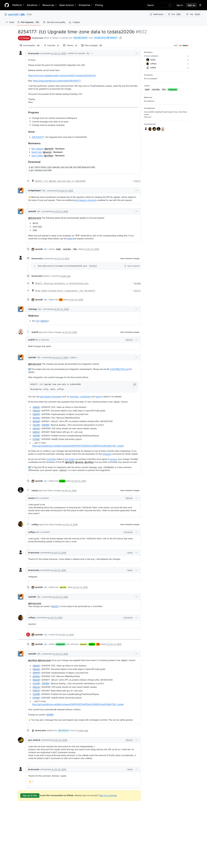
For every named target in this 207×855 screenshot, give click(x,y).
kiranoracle (37, 38)
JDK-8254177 (38, 137)
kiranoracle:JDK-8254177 (105, 38)
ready (62, 481)
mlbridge (32, 309)
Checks (73, 45)
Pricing (99, 5)
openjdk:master (80, 38)
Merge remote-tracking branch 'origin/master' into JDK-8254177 (65, 291)
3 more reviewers (151, 56)
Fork (175, 14)
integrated (60, 644)
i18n (75, 249)
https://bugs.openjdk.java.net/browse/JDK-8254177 (57, 80)
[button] (80, 53)
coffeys (35, 524)
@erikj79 (49, 148)
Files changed (94, 45)
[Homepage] (7, 5)
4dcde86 (137, 283)
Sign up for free (30, 795)
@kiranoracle (34, 218)
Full (37, 321)
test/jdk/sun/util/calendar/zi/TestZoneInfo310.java (62, 266)
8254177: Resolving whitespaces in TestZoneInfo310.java (61, 283)
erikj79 (35, 332)
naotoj (35, 490)
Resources (48, 5)
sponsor (113, 459)
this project (70, 459)
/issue (98, 396)
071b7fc (137, 181)
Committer (51, 459)
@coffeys (48, 155)
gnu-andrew (34, 740)
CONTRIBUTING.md (119, 369)
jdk (23, 14)
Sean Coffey (37, 155)
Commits (54, 45)
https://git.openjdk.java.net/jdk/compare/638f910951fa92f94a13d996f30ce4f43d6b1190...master (78, 446)
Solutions (32, 5)
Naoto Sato (37, 152)
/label (69, 238)
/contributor (85, 396)
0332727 (137, 291)
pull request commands (86, 200)
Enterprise (84, 5)
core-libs (67, 249)
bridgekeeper (34, 190)
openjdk (13, 14)
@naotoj (47, 152)
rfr (61, 300)
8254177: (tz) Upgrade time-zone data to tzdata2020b (60, 181)
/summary (74, 396)
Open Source (66, 5)
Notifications (158, 14)
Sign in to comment (108, 795)
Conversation (32, 45)
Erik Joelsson (38, 148)
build (58, 249)
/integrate (106, 454)
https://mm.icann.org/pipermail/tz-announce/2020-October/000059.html (62, 75)
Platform (17, 5)
